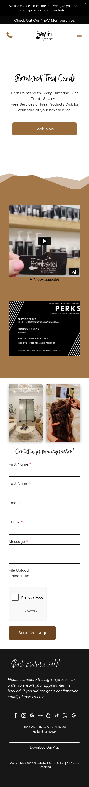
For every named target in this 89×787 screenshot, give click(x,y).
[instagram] (23, 716)
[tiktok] (57, 716)
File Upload (19, 570)
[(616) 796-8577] (9, 37)
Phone (14, 522)
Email (14, 502)
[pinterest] (73, 716)
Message (17, 541)
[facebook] (15, 716)
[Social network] (40, 716)
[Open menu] (79, 35)
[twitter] (65, 716)
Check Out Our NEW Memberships (44, 20)
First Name (18, 464)
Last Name (18, 483)
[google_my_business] (32, 716)
